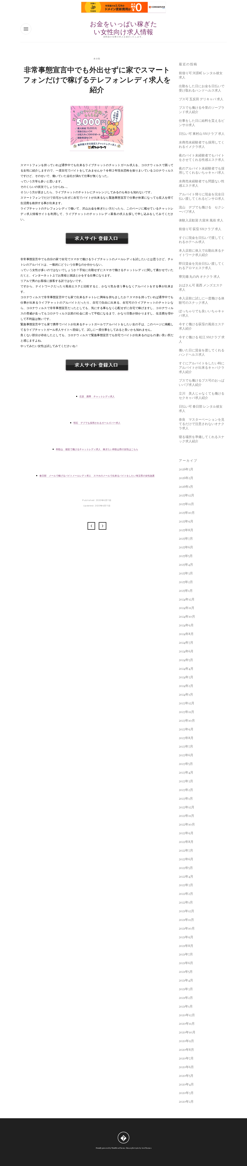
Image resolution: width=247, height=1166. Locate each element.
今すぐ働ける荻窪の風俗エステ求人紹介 (201, 326)
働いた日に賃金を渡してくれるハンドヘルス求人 (201, 352)
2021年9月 (186, 937)
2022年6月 (186, 859)
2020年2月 (186, 1101)
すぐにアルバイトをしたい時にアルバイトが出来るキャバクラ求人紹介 (201, 367)
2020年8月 (186, 1050)
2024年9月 (186, 625)
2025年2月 (186, 582)
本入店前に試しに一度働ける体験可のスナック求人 (201, 300)
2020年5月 (186, 1076)
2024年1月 (186, 694)
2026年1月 (186, 486)
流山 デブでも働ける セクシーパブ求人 (201, 209)
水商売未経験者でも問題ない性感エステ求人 (201, 183)
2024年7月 (186, 642)
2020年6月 (186, 1067)
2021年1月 (186, 1006)
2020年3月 (186, 1093)
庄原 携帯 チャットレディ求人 (97, 396)
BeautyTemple (132, 1148)
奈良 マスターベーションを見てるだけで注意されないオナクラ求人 (201, 423)
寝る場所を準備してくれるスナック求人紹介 (201, 439)
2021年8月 (186, 946)
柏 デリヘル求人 (91, 526)
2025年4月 (186, 564)
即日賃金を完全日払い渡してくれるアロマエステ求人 (201, 265)
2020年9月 (186, 1041)
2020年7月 (186, 1058)
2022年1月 (186, 902)
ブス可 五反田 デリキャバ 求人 (201, 99)
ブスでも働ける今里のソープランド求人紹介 (201, 109)
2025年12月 (186, 495)
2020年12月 (187, 1015)
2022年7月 (186, 850)
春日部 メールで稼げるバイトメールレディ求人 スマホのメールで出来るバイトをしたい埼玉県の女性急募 (97, 475)
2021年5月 (186, 972)
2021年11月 (186, 920)
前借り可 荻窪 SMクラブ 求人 (200, 229)
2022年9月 (186, 833)
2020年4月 (186, 1084)
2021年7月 (186, 954)
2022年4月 (186, 876)
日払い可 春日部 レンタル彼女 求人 (201, 408)
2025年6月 (186, 547)
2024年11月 (186, 608)
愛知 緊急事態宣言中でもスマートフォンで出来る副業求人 (102, 526)
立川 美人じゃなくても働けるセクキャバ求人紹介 (201, 395)
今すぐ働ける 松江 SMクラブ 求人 (202, 339)
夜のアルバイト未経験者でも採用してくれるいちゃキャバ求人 (201, 170)
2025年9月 (186, 521)
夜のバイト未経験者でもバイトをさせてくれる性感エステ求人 (201, 157)
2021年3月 (186, 989)
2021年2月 (186, 998)
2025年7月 (186, 538)
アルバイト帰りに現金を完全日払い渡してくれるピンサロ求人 (201, 196)
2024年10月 (187, 616)
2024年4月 (186, 668)
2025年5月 (186, 556)
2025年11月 (186, 504)
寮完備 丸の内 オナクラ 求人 (199, 276)
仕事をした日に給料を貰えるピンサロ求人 (201, 122)
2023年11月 (186, 712)
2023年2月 (186, 790)
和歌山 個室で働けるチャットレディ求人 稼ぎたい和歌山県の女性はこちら (97, 449)
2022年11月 (186, 816)
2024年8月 (186, 634)
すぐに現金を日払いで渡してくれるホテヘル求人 (201, 240)
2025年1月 (186, 591)
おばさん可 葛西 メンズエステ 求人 (201, 287)
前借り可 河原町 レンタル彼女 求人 (201, 75)
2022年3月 (186, 885)
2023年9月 (186, 729)
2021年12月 (186, 911)
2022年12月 (186, 807)
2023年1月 (186, 798)
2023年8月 (186, 738)
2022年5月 (186, 868)
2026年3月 (186, 469)
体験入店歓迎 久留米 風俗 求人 (201, 220)
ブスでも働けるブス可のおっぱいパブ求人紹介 (201, 382)
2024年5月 (186, 660)
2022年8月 (186, 842)
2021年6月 (186, 963)
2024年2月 (186, 686)
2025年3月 (186, 573)
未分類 (96, 58)
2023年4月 (186, 772)
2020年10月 (187, 1032)
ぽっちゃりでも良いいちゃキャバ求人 (201, 313)
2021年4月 (186, 980)
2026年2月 (186, 478)
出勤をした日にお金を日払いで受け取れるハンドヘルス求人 (201, 88)
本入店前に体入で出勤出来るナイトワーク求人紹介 (201, 252)
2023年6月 (186, 755)
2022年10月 (187, 824)
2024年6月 (186, 651)
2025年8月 (186, 530)
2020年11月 (187, 1023)
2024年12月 (187, 599)
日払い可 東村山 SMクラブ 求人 (202, 134)
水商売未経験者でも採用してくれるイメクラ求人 (201, 144)
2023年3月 (186, 781)
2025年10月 (187, 513)
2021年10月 (187, 928)
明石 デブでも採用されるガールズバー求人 (96, 422)
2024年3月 (186, 677)
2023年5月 (186, 764)
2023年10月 (187, 720)
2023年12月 (186, 703)
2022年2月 (186, 894)
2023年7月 (186, 746)
